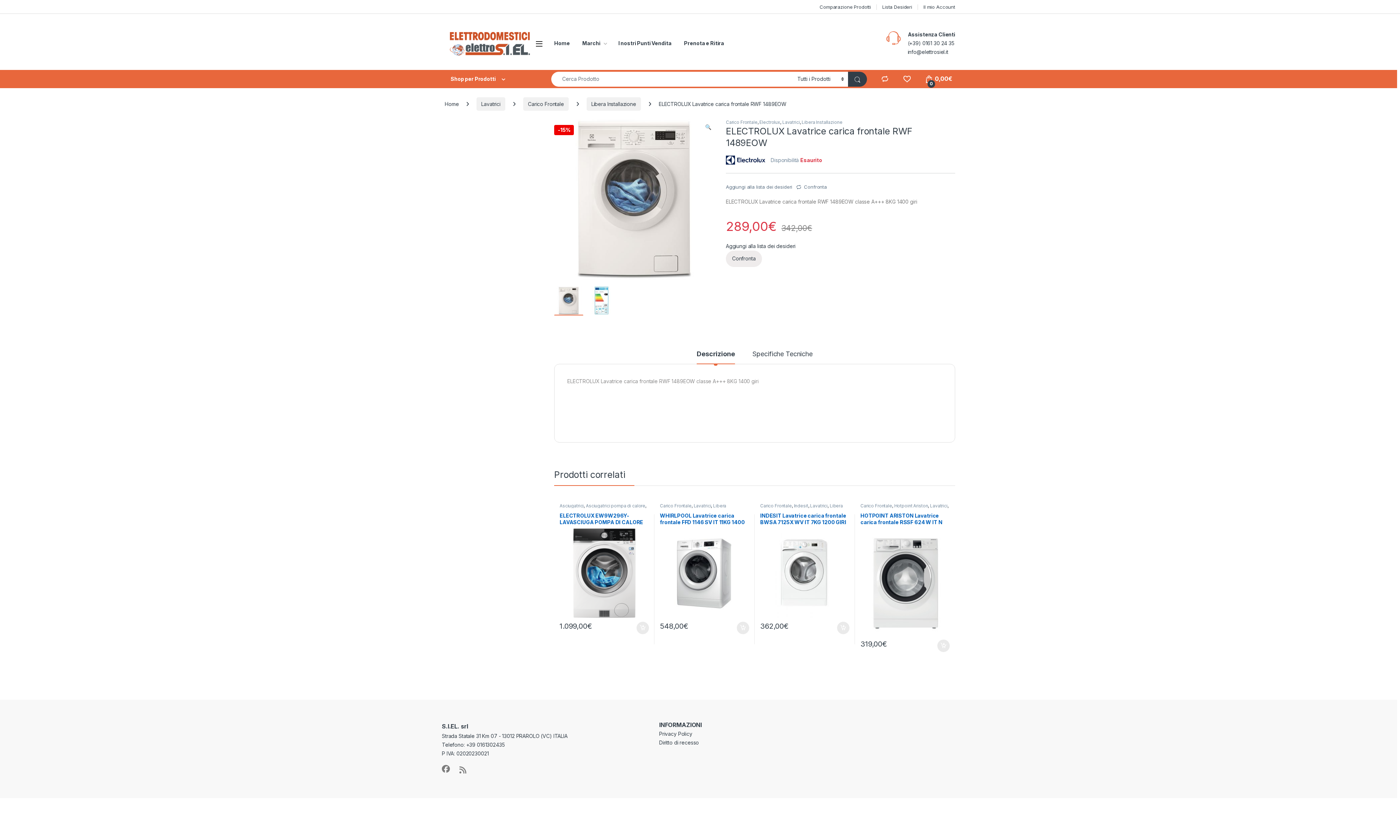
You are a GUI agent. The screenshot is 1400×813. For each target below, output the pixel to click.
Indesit (801, 505)
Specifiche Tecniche (782, 354)
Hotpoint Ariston (911, 505)
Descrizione (716, 354)
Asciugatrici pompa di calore (615, 505)
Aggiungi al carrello (638, 628)
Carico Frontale (546, 104)
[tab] (716, 357)
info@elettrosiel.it (928, 52)
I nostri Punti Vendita (645, 43)
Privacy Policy (675, 734)
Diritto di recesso (679, 742)
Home (561, 43)
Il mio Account (939, 7)
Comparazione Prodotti (845, 7)
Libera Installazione (613, 104)
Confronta (815, 187)
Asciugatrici (572, 505)
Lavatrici (491, 104)
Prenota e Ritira (704, 43)
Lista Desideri (897, 7)
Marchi (591, 43)
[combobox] (672, 79)
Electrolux (769, 122)
